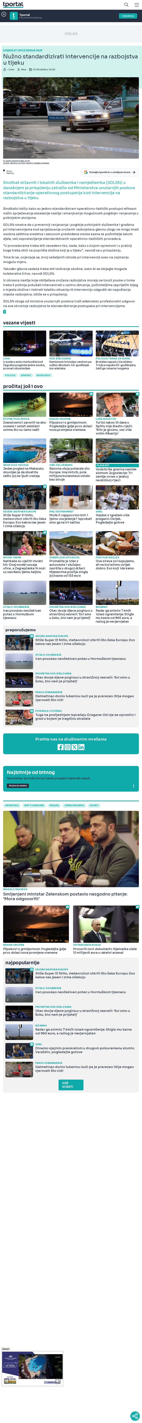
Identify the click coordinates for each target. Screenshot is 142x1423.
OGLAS (71, 34)
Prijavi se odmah (18, 786)
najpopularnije (22, 963)
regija (54, 805)
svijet (94, 805)
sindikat (26, 375)
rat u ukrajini (34, 805)
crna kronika (74, 805)
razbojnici (43, 375)
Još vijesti (67, 1085)
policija (10, 375)
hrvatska (12, 805)
